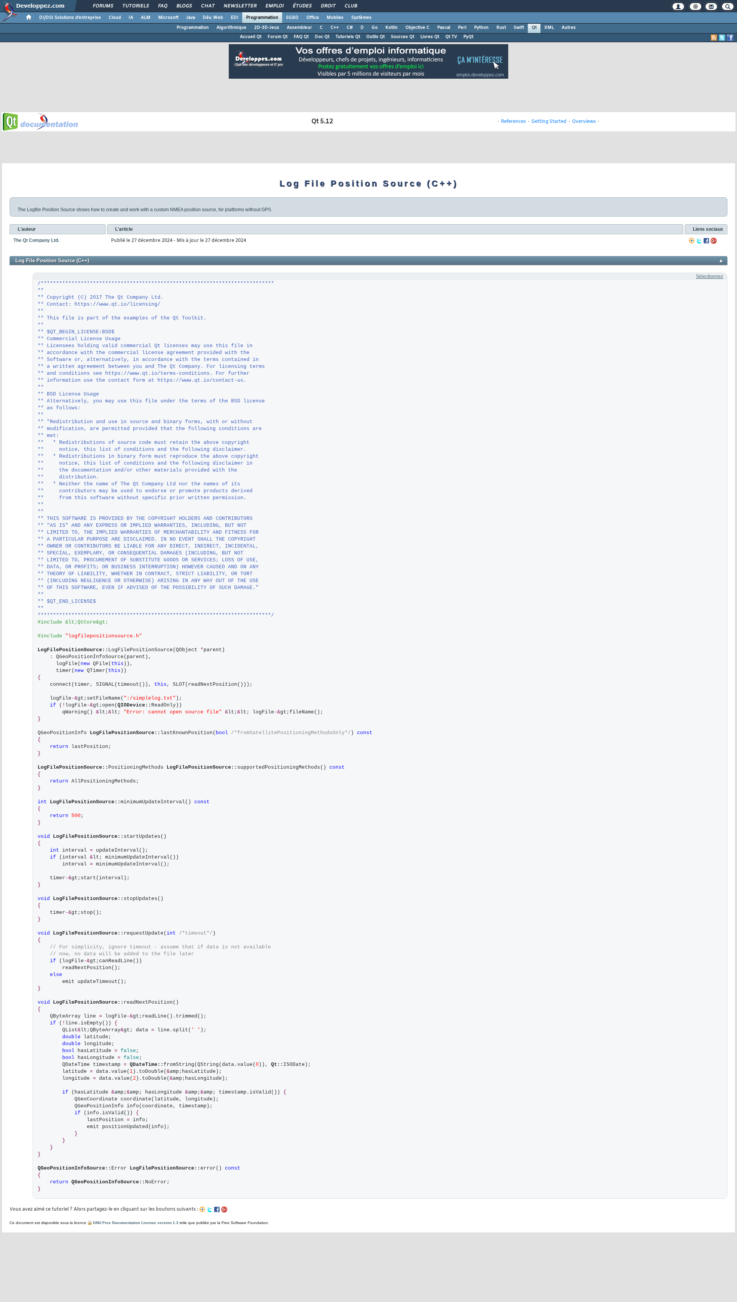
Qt (534, 27)
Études (302, 6)
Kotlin (391, 27)
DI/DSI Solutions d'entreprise (70, 17)
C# (350, 27)
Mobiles (335, 17)
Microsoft (168, 17)
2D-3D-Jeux (266, 27)
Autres (569, 27)
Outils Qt (375, 37)
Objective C (417, 27)
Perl (462, 27)
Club (350, 6)
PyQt (468, 37)
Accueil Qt (250, 37)
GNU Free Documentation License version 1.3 (135, 1223)
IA (131, 17)
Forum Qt (278, 37)
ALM (145, 17)
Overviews (584, 122)
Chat (207, 6)
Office (312, 17)
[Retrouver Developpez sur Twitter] (722, 38)
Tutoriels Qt (347, 37)
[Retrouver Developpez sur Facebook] (730, 38)
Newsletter (240, 6)
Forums (103, 6)
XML (549, 27)
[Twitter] (699, 241)
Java (190, 17)
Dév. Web (213, 17)
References (513, 122)
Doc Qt (322, 37)
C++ (334, 27)
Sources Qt (402, 37)
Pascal (443, 27)
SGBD (292, 17)
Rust (501, 27)
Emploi (274, 6)
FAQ (162, 6)
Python (481, 27)
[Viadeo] (692, 241)
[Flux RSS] (714, 38)
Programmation (262, 17)
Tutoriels (135, 6)
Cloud (115, 17)
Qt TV (451, 37)
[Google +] (714, 241)
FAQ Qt (301, 37)
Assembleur (299, 27)
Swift (519, 27)
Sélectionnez (709, 276)
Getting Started (549, 122)
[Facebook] (706, 241)
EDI (234, 17)
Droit (328, 6)
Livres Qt (429, 37)
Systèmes (361, 17)
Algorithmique (231, 27)
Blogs (183, 6)
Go (375, 27)
